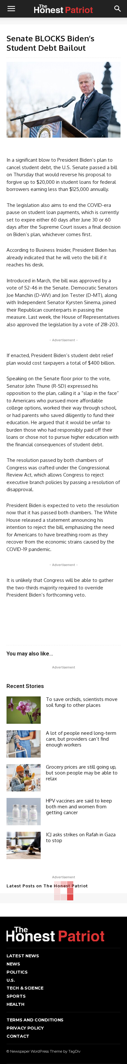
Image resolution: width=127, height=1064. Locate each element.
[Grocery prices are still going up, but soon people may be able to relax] (24, 777)
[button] (11, 9)
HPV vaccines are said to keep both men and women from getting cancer (79, 806)
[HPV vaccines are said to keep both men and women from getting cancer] (24, 811)
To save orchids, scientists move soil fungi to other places (82, 702)
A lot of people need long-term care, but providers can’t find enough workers (81, 739)
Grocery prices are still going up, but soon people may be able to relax (82, 773)
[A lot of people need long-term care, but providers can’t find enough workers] (24, 744)
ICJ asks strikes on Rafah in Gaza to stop (81, 837)
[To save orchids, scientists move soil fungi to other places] (24, 710)
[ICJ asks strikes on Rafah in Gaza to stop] (24, 845)
